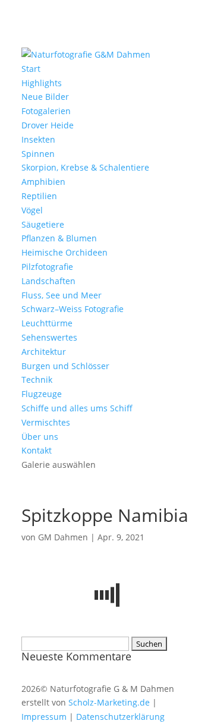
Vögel (32, 210)
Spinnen (38, 153)
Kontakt (36, 450)
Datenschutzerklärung (120, 716)
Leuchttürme (47, 323)
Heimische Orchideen (64, 252)
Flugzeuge (41, 393)
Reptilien (39, 196)
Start (30, 68)
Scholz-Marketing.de (109, 702)
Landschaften (48, 281)
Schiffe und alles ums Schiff (77, 408)
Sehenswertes (49, 337)
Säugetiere (42, 224)
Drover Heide (47, 125)
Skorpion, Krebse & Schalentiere (85, 167)
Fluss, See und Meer (61, 295)
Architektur (43, 351)
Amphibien (43, 181)
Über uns (39, 436)
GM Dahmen (63, 537)
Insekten (38, 139)
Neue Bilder (45, 96)
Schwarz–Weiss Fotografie (72, 308)
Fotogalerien (46, 111)
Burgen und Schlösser (65, 366)
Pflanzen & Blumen (59, 238)
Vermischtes (45, 422)
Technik (36, 379)
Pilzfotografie (47, 266)
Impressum (44, 716)
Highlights (41, 83)
